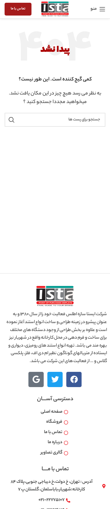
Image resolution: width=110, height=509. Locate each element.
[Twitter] (55, 379)
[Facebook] (74, 379)
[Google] (36, 379)
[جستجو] (12, 120)
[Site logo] (55, 9)
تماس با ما (18, 9)
